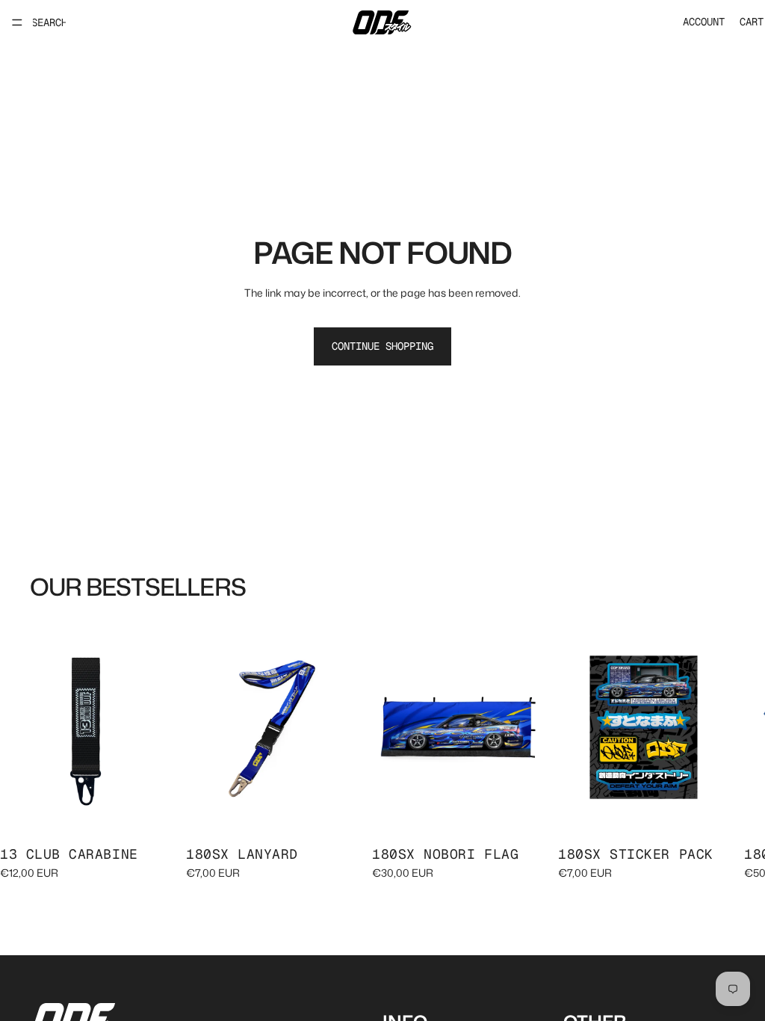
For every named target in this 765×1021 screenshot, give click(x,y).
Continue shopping (382, 346)
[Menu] (17, 22)
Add (160, 811)
